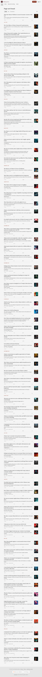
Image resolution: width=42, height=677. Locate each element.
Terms (25, 669)
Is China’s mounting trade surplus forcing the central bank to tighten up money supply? (18, 63)
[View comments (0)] (14, 20)
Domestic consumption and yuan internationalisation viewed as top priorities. (16, 474)
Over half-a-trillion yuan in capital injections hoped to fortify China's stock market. (18, 533)
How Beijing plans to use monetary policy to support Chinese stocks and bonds (17, 27)
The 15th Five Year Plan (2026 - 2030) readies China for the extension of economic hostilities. (17, 312)
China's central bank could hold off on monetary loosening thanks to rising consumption (17, 648)
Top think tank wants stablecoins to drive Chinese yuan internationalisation (17, 483)
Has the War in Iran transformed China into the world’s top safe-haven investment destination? (17, 120)
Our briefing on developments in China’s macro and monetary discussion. (18, 278)
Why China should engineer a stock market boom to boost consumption (17, 542)
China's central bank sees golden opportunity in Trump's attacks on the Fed (17, 355)
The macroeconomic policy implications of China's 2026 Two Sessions (18, 149)
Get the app (26, 671)
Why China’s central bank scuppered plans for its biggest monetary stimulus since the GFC (17, 229)
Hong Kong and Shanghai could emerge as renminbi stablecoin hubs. (17, 485)
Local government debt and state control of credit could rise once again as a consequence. (18, 143)
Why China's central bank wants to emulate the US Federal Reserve (17, 379)
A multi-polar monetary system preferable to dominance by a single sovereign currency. (16, 492)
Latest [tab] (6, 11)
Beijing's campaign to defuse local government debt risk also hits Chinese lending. (18, 577)
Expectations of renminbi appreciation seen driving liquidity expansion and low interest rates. (18, 65)
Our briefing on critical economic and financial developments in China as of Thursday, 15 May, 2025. (18, 587)
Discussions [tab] (12, 11)
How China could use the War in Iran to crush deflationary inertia (17, 111)
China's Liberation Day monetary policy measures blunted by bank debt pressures (18, 507)
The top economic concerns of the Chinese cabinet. (16, 370)
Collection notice (30, 669)
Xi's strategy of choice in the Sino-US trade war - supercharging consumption (15, 407)
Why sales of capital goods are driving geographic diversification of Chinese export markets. (18, 287)
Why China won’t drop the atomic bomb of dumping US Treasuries (16, 658)
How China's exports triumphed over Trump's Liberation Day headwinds (18, 284)
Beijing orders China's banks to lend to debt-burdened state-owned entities (18, 266)
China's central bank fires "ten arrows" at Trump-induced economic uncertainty (17, 611)
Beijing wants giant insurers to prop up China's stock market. (18, 453)
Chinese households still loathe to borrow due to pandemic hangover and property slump (18, 232)
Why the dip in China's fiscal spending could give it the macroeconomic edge (16, 74)
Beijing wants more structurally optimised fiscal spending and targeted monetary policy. (17, 94)
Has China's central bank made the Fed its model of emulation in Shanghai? (18, 53)
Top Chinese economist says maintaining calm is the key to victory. (16, 518)
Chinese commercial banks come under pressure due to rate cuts (18, 639)
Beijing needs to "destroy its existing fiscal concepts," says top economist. (18, 525)
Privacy (21, 669)
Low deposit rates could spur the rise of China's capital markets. (16, 552)
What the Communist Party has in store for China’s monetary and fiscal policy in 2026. (17, 249)
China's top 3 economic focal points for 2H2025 (14, 436)
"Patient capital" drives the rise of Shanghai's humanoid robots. (16, 570)
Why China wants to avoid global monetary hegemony (16, 175)
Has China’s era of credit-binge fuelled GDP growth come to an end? (18, 132)
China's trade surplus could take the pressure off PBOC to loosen (16, 17)
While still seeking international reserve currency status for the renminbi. (17, 176)
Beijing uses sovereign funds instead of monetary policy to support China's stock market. (18, 651)
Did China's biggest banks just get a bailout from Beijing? (17, 531)
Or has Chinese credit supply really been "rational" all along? (15, 133)
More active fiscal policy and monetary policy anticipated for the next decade (18, 501)
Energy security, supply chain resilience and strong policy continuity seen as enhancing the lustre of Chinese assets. (18, 123)
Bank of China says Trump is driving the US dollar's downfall (18, 292)
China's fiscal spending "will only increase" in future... (16, 102)
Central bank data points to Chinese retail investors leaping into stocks (17, 365)
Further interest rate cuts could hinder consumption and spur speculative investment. (17, 642)
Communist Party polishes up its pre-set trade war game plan (18, 632)
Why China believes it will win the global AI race (15, 202)
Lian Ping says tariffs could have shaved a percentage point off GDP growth (18, 595)
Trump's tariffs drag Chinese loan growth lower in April (17, 575)
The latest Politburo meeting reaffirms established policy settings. (16, 633)
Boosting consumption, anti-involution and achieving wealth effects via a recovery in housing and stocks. (17, 438)
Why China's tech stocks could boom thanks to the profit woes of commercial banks (18, 550)
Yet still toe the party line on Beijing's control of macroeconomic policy (17, 381)
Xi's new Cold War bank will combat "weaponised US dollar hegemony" (17, 387)
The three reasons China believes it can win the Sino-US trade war (18, 516)
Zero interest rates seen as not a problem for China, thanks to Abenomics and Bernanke (18, 158)
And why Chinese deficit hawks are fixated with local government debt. (17, 76)
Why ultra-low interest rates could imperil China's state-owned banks (17, 399)
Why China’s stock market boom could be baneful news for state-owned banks (17, 363)
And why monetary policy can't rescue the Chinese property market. (16, 85)
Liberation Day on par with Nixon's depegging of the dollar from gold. (17, 294)
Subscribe (34, 1)
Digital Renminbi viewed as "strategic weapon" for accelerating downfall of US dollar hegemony (15, 602)
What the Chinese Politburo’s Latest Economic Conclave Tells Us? (18, 15)
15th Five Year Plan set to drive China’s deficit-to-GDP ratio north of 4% (18, 302)
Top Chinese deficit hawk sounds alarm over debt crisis (17, 255)
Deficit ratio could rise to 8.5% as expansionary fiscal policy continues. (17, 220)
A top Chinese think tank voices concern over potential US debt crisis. (17, 660)
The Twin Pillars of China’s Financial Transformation (16, 25)
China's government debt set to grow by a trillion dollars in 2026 (17, 247)
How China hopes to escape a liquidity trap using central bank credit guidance (18, 193)
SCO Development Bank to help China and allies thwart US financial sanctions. (16, 390)
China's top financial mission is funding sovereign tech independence (16, 276)
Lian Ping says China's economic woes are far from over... (14, 338)
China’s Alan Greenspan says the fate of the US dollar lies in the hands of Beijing (18, 327)
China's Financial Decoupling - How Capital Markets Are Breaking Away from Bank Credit (17, 34)
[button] (2, 4)
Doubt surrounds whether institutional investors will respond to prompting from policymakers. (18, 455)
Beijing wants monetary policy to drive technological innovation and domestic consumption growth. (17, 614)
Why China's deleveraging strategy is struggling (15, 184)
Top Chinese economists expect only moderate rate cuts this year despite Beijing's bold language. (17, 213)
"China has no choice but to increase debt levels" (15, 524)
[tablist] (9, 11)
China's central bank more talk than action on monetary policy (17, 210)
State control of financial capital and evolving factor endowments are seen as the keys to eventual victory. (18, 204)
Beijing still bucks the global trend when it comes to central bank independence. (16, 447)
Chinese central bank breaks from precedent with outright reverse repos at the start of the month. (18, 510)
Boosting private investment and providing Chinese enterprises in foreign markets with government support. (18, 372)
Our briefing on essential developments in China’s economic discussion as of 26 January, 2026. (18, 187)
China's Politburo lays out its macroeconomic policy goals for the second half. (17, 427)
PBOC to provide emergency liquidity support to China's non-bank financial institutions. (18, 56)
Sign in (39, 1)
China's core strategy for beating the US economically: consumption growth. (16, 558)
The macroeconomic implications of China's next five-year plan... (17, 499)
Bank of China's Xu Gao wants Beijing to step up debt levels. (15, 418)
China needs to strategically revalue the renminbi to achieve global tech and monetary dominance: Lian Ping (18, 238)
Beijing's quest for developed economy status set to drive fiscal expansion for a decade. (18, 257)
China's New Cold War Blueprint (11, 310)
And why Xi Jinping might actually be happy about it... (14, 401)
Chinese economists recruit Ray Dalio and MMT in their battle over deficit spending (18, 416)
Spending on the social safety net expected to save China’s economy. (17, 304)
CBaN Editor (9, 18)
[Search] (37, 11)
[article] (21, 17)
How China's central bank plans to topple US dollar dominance (18, 490)
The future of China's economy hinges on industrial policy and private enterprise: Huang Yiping (18, 620)
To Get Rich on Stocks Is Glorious (11, 343)
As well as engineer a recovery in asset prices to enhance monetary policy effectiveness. (18, 196)
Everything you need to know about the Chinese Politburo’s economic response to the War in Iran (17, 91)
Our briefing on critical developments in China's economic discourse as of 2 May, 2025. (18, 623)
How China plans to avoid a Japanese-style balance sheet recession (17, 83)
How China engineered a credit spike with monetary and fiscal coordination (17, 444)
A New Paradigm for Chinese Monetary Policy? (15, 42)
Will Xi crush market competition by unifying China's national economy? (18, 462)
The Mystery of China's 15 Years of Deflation (14, 168)
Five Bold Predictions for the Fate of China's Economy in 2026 (18, 219)
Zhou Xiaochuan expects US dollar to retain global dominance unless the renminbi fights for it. (17, 329)
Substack (15, 674)
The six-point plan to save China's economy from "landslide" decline (18, 336)
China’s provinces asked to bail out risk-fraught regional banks (17, 140)
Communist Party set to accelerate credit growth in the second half (17, 425)
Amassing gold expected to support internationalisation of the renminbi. (17, 356)
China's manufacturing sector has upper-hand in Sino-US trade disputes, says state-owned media (17, 584)
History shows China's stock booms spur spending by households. (16, 544)
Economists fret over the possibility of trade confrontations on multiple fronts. (17, 561)
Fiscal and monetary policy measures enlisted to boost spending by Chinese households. (18, 410)
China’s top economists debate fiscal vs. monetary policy (14, 160)
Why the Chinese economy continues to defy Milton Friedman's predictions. (18, 170)
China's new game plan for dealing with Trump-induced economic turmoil (17, 471)
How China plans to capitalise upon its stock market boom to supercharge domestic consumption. (18, 346)
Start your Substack (18, 671)
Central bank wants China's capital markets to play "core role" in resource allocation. (18, 568)
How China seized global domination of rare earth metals (17, 318)
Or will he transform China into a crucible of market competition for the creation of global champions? (17, 464)
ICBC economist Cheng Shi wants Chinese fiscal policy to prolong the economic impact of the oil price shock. (17, 113)
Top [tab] (8, 11)
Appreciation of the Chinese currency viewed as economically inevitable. (17, 240)
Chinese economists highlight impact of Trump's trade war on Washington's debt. (18, 605)
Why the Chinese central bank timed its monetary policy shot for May (18, 593)
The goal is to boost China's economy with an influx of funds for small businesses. (17, 269)
